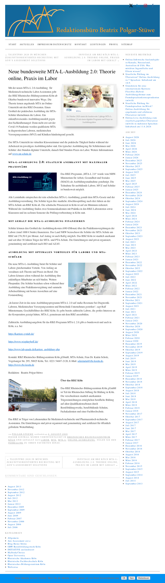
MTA (53, 440)
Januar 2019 (132, 375)
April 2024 (131, 215)
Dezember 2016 (134, 445)
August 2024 (132, 204)
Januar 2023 (132, 259)
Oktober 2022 (133, 268)
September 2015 (134, 469)
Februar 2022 (133, 288)
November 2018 (134, 381)
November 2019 (134, 346)
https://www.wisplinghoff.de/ (23, 341)
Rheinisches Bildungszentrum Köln (27, 564)
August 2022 (132, 273)
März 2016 (131, 460)
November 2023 (134, 230)
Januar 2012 (14, 503)
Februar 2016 (133, 463)
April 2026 (131, 148)
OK (124, 578)
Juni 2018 (131, 396)
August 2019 (132, 355)
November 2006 (16, 521)
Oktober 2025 (133, 166)
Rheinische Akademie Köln (22, 558)
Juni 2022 (131, 279)
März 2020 (131, 335)
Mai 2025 (131, 180)
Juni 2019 (131, 361)
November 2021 (134, 297)
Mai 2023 (131, 247)
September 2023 (134, 236)
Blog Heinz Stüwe (17, 543)
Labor (45, 440)
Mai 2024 (131, 212)
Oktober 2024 (133, 198)
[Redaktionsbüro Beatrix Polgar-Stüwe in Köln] (82, 22)
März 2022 (131, 285)
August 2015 (132, 471)
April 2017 (131, 434)
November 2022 (134, 265)
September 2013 (134, 483)
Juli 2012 (13, 498)
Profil (113, 44)
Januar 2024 (132, 224)
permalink (15, 443)
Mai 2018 (131, 399)
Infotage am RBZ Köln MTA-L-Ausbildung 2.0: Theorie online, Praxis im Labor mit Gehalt (92, 58)
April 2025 (131, 183)
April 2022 (131, 282)
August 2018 (132, 390)
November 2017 (134, 413)
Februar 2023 (133, 256)
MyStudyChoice (16, 552)
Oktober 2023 (133, 233)
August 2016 (132, 454)
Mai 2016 (131, 457)
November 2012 (16, 489)
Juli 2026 (131, 140)
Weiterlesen (143, 578)
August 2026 (132, 137)
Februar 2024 (133, 221)
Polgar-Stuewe (22, 434)
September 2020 (134, 329)
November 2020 (134, 323)
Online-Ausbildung (81, 440)
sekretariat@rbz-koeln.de (90, 361)
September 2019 (134, 352)
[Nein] (161, 578)
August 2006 (14, 524)
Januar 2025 (132, 189)
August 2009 (14, 512)
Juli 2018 (131, 393)
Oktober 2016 (133, 451)
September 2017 (134, 419)
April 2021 (131, 314)
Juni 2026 (131, 143)
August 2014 (132, 477)
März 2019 (131, 370)
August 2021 (132, 306)
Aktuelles (27, 44)
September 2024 (134, 201)
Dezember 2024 (134, 192)
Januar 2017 (132, 442)
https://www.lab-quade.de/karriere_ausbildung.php (34, 349)
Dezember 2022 (134, 262)
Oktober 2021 (133, 300)
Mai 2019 (131, 364)
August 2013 (14, 486)
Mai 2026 (131, 145)
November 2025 (134, 163)
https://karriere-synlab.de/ (21, 333)
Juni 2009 (13, 515)
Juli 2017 (131, 425)
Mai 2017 (131, 431)
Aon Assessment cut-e (19, 540)
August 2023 (132, 239)
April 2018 (131, 402)
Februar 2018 (133, 407)
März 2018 (131, 404)
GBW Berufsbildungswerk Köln (24, 546)
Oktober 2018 (133, 384)
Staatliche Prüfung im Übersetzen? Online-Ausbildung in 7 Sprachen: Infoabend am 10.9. (143, 78)
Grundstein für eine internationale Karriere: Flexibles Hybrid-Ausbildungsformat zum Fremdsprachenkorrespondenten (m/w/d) (142, 93)
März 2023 (131, 253)
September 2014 (134, 474)
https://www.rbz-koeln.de (21, 364)
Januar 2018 (132, 410)
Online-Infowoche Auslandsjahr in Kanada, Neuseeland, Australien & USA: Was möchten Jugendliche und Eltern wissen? (142, 65)
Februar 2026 (133, 154)
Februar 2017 (133, 439)
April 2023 (131, 250)
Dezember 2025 (134, 160)
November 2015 (134, 466)
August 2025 (132, 172)
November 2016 (134, 448)
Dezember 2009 (16, 506)
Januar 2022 (132, 291)
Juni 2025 (131, 177)
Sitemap (127, 44)
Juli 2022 (131, 276)
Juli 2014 (131, 480)
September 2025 (134, 169)
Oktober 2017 (133, 416)
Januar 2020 (132, 340)
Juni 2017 (131, 428)
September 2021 (134, 303)
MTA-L (62, 440)
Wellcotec (13, 567)
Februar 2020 (133, 338)
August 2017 (132, 422)
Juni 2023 (131, 244)
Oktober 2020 (133, 326)
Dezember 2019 (134, 343)
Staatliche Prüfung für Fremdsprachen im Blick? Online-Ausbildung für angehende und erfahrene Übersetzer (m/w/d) (139, 109)
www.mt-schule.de (21, 153)
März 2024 (131, 218)
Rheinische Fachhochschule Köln (25, 561)
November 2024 (134, 195)
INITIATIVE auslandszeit (21, 549)
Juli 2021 (131, 308)
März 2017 (131, 437)
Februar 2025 (133, 186)
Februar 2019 (133, 372)
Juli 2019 (131, 358)
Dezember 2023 (134, 227)
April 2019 (131, 367)
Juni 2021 (131, 311)
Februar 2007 (15, 518)
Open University (16, 555)
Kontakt (81, 44)
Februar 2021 (133, 317)
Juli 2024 (131, 207)
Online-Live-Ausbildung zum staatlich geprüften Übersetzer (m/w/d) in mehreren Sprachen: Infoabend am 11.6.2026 (142, 122)
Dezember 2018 (134, 378)
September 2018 (134, 387)
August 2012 (14, 495)
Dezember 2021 (134, 294)
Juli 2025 (131, 175)
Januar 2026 (132, 157)
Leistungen (98, 44)
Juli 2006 (13, 527)
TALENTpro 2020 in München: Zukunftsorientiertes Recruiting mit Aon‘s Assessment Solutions (32, 58)
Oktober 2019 (133, 349)
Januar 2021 (132, 320)
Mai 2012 (13, 501)
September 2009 (16, 509)
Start (12, 44)
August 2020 (132, 332)
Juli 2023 (131, 241)
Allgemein (13, 537)
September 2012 (16, 492)
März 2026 (131, 151)
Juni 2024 (131, 209)
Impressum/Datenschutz (55, 44)
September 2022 (134, 271)
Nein (132, 578)
